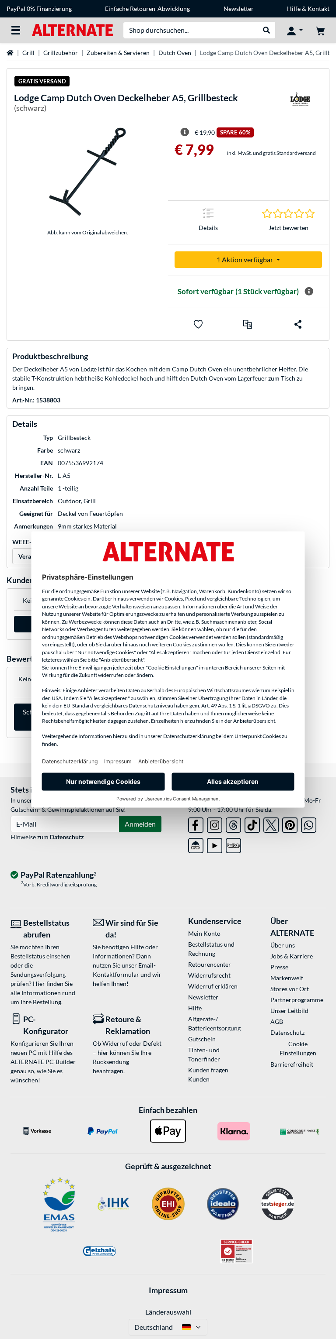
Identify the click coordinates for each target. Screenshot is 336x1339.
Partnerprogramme (296, 999)
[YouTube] (214, 844)
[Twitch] (233, 844)
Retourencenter (209, 964)
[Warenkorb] (320, 30)
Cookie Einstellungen (298, 1048)
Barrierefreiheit (291, 1064)
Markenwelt (286, 978)
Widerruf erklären (213, 986)
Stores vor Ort (289, 988)
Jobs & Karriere (291, 956)
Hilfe (294, 8)
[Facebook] (195, 823)
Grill (28, 52)
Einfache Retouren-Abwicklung (147, 8)
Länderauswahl (168, 1312)
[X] (271, 823)
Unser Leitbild (289, 1010)
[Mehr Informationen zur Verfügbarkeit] (309, 291)
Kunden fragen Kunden (208, 1074)
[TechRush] (195, 844)
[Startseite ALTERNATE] (72, 29)
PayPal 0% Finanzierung (39, 8)
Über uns (282, 945)
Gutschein (202, 1039)
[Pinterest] (290, 823)
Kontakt (318, 8)
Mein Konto (204, 933)
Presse (279, 967)
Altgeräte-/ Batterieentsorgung (214, 1023)
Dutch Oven (174, 52)
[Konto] (295, 30)
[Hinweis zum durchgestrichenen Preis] (185, 132)
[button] (248, 324)
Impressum (168, 1290)
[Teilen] (298, 324)
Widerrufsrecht (209, 975)
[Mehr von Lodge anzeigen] (300, 105)
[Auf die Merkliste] (198, 324)
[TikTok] (252, 823)
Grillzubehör (60, 52)
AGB (276, 1021)
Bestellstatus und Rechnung (211, 949)
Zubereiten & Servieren (118, 52)
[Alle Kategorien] (16, 30)
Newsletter (239, 8)
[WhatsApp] (308, 823)
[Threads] (233, 823)
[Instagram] (214, 823)
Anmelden (140, 824)
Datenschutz (67, 837)
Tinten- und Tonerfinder (204, 1054)
